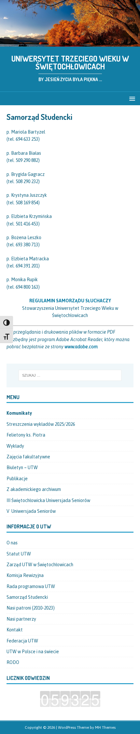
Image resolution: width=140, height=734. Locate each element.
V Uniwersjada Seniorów (31, 511)
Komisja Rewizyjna (25, 575)
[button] (131, 98)
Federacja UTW (22, 640)
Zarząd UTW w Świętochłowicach (40, 564)
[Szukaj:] (70, 375)
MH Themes (105, 727)
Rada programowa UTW (31, 586)
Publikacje (17, 478)
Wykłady (15, 446)
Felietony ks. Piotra (26, 435)
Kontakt (15, 629)
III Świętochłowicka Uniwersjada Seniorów (48, 500)
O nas (12, 542)
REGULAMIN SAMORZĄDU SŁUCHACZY (70, 300)
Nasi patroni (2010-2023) (31, 608)
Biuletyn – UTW (22, 467)
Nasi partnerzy (21, 619)
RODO (13, 662)
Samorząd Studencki (27, 597)
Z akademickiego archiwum (34, 489)
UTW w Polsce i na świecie (33, 651)
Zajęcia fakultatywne (28, 456)
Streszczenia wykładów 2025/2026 (41, 424)
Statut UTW (19, 553)
